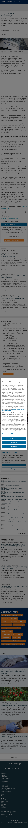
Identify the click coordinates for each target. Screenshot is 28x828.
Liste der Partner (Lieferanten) (9, 433)
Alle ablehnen (14, 442)
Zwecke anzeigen (14, 438)
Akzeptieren (14, 446)
